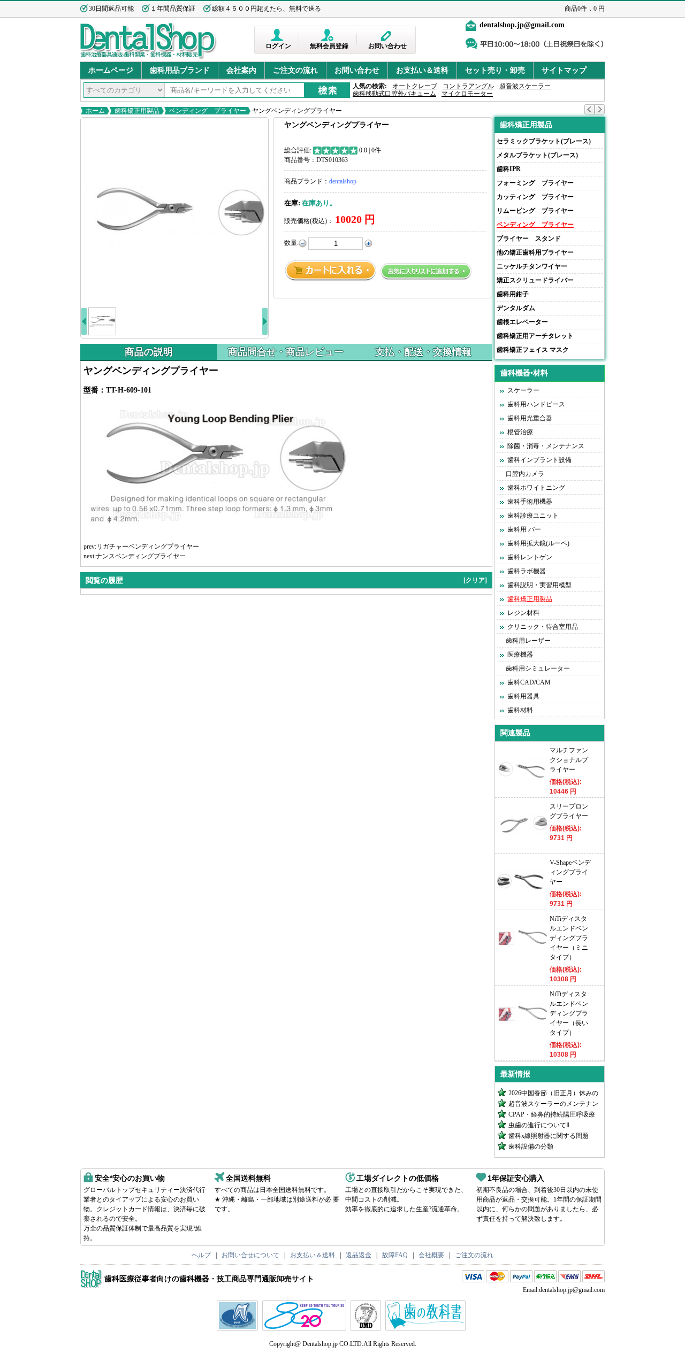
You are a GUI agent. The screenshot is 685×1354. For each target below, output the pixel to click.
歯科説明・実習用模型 (539, 585)
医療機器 (520, 654)
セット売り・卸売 (495, 70)
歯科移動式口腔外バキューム (394, 93)
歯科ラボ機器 (526, 571)
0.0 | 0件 (370, 150)
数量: (291, 243)
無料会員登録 (329, 46)
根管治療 (520, 432)
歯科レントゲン (529, 557)
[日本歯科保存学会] (239, 1329)
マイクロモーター (467, 93)
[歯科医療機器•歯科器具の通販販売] (148, 57)
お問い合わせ (387, 46)
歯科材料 (520, 710)
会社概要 (431, 1255)
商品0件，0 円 (585, 8)
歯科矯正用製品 (137, 110)
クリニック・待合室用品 (542, 626)
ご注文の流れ (295, 70)
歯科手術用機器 (529, 501)
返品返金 (358, 1255)
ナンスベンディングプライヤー (141, 556)
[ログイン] (278, 35)
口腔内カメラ (525, 474)
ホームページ (110, 70)
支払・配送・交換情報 (423, 352)
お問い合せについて (250, 1255)
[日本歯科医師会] (305, 1329)
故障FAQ (395, 1255)
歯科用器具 (523, 696)
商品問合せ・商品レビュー (286, 352)
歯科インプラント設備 (539, 460)
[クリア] (475, 580)
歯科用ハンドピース (536, 404)
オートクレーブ (414, 86)
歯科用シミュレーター (538, 668)
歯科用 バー (524, 529)
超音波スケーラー (525, 86)
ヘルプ (201, 1255)
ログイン (278, 46)
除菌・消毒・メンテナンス (545, 446)
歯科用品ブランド (180, 70)
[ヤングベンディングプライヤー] (174, 211)
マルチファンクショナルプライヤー (569, 760)
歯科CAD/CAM (529, 682)
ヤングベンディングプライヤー (296, 110)
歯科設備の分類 (530, 1146)
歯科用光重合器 (529, 418)
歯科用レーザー (528, 640)
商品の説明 (149, 352)
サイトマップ (564, 70)
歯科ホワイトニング (536, 487)
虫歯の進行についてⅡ (538, 1125)
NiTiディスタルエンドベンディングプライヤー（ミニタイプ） (569, 938)
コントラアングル (468, 86)
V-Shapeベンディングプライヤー (570, 872)
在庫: (292, 203)
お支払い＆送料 (422, 70)
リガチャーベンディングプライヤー (147, 546)
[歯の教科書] (426, 1329)
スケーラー (523, 390)
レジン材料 (523, 613)
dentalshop (342, 181)
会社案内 (241, 70)
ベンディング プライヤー (207, 110)
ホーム (95, 110)
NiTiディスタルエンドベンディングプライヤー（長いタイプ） (569, 1013)
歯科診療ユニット (533, 515)
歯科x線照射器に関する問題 (548, 1136)
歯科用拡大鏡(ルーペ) (538, 543)
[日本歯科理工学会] (367, 1329)
